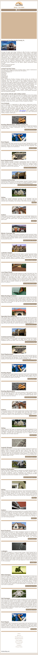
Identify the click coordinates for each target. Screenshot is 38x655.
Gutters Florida (32, 415)
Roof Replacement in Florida (29, 360)
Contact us (19, 643)
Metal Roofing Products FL (30, 304)
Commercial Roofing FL (30, 341)
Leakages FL (33, 562)
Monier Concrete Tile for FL (30, 240)
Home (19, 633)
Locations (19, 645)
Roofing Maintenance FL (30, 129)
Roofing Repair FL (32, 378)
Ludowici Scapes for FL (30, 259)
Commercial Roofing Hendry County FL (27, 185)
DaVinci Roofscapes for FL (30, 477)
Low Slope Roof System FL (30, 283)
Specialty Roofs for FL (31, 324)
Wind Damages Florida (31, 586)
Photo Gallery (19, 640)
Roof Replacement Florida (30, 167)
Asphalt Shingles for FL (30, 456)
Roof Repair (33, 629)
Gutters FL (33, 220)
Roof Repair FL (32, 148)
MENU (19, 10)
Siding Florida (33, 435)
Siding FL (34, 202)
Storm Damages (19, 641)
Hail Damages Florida (31, 609)
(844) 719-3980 (19, 7)
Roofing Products (19, 638)
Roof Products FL (32, 538)
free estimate (23, 110)
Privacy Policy (19, 646)
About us (19, 635)
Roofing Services (19, 637)
